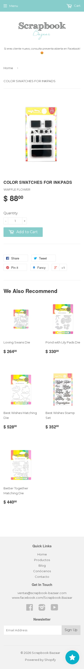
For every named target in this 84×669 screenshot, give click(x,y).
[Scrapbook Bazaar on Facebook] (29, 609)
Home (8, 68)
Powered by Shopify (40, 660)
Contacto (42, 576)
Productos (42, 560)
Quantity (11, 213)
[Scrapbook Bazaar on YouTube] (54, 609)
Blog (42, 565)
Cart (76, 5)
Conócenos (42, 571)
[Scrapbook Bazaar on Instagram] (42, 609)
